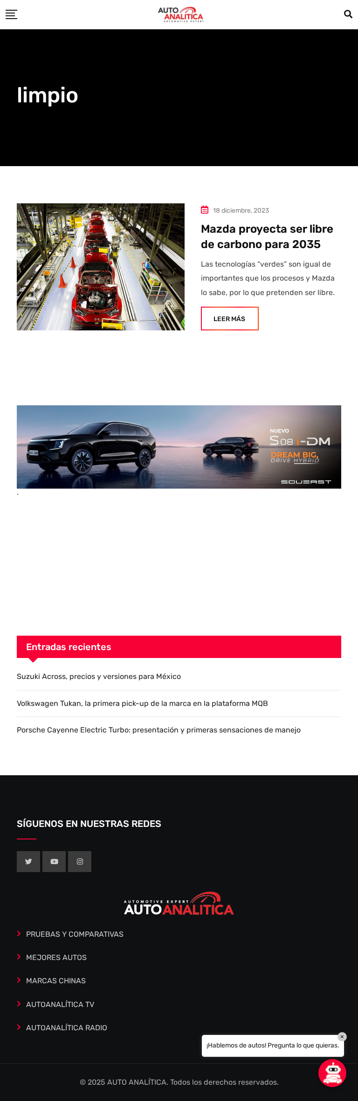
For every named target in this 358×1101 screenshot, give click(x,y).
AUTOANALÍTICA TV (60, 1004)
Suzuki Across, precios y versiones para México (99, 676)
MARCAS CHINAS (56, 980)
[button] (332, 1073)
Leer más (229, 319)
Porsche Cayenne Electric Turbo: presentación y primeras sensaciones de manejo (159, 729)
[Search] (348, 14)
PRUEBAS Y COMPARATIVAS (75, 934)
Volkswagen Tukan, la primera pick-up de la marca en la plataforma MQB (142, 703)
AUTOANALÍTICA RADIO (66, 1027)
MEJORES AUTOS (56, 957)
